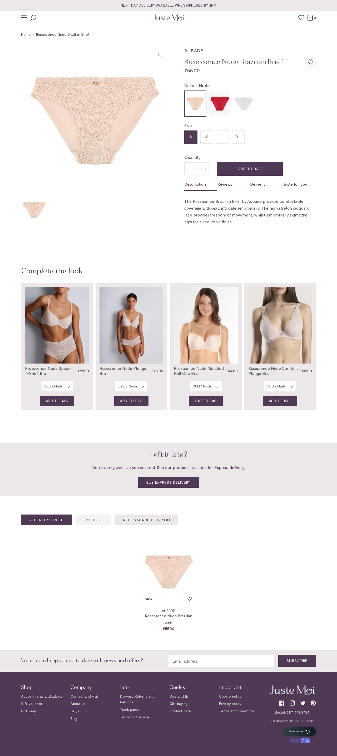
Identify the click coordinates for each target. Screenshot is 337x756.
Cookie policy (230, 696)
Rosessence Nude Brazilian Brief (168, 618)
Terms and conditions (237, 711)
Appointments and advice (42, 696)
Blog (74, 718)
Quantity (192, 157)
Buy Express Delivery (168, 482)
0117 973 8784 (298, 712)
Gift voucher (31, 703)
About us (78, 703)
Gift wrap (28, 711)
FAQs (75, 711)
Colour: (197, 85)
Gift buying (179, 703)
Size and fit (179, 696)
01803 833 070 (301, 721)
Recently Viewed (46, 520)
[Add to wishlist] (310, 62)
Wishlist (94, 520)
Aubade (194, 50)
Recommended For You (146, 520)
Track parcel (130, 709)
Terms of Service (134, 717)
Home (26, 34)
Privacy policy (230, 703)
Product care (180, 711)
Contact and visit (84, 696)
